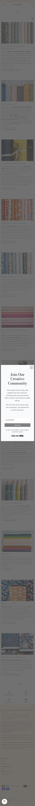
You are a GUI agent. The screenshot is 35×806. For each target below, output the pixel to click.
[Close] (31, 367)
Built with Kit (18, 435)
